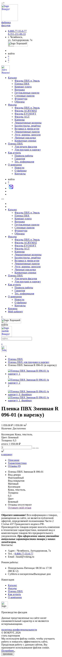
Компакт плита (23, 86)
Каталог (12, 77)
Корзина (12, 308)
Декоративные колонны (28, 122)
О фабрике (21, 170)
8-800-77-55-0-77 (17, 31)
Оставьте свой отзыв (19, 507)
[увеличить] (34, 448)
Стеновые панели (25, 95)
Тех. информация (24, 161)
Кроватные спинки (25, 140)
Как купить (14, 152)
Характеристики (17, 463)
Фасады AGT (22, 116)
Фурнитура (21, 98)
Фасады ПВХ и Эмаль (27, 80)
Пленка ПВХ (22, 83)
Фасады (12, 104)
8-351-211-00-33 (17, 34)
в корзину (6, 454)
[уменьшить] (37, 448)
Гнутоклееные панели (27, 92)
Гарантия (20, 158)
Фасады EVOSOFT (25, 113)
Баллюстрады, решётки (28, 125)
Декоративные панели (27, 131)
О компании (15, 164)
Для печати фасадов (26, 146)
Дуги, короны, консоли (28, 134)
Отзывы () (14, 466)
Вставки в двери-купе (27, 128)
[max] (11, 188)
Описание (13, 460)
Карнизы (20, 119)
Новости (19, 167)
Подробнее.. (8, 650)
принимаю (8, 654)
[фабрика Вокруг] (6, 336)
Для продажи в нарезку (28, 149)
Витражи (20, 89)
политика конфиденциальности (19, 629)
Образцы (20, 101)
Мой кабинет (15, 311)
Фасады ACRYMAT (26, 110)
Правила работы (24, 155)
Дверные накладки (25, 137)
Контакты (20, 173)
